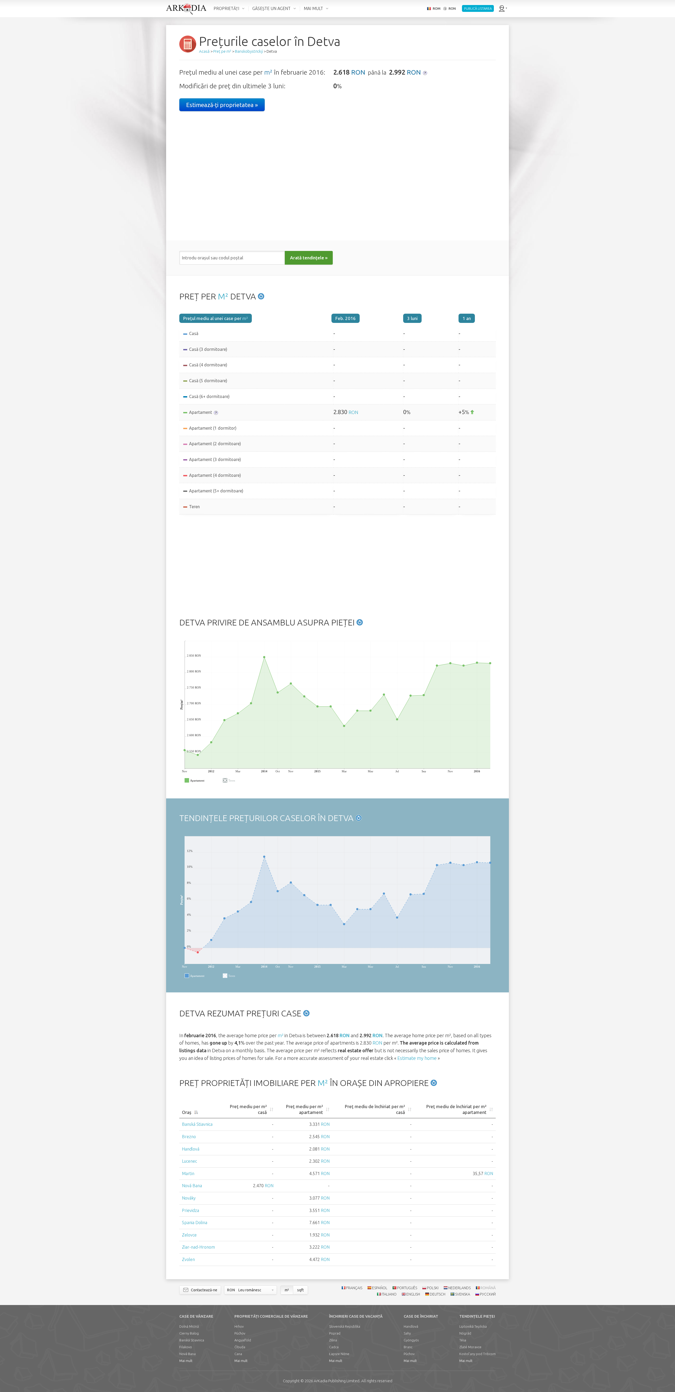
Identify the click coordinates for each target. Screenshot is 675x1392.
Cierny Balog (189, 1333)
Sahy (407, 1333)
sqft (300, 1290)
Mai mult (185, 1360)
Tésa (462, 1340)
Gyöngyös (411, 1340)
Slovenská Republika (344, 1326)
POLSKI (432, 1288)
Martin (188, 1173)
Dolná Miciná (189, 1326)
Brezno (189, 1136)
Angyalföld (242, 1340)
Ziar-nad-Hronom (198, 1247)
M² (223, 296)
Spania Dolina (194, 1222)
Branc (408, 1347)
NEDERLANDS (459, 1288)
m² (268, 72)
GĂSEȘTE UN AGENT (271, 8)
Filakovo (185, 1347)
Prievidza (190, 1210)
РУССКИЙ (488, 1294)
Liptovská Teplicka (473, 1326)
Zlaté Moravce (470, 1347)
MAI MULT (313, 8)
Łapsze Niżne (339, 1354)
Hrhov (239, 1326)
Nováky (189, 1198)
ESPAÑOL (379, 1288)
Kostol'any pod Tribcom (477, 1354)
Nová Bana (192, 1185)
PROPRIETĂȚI (226, 8)
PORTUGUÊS (407, 1288)
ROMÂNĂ (488, 1288)
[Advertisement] (337, 565)
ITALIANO (389, 1294)
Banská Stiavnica (197, 1124)
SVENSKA (462, 1294)
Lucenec (189, 1161)
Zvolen (188, 1259)
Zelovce (189, 1235)
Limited (336, 1381)
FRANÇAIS (354, 1288)
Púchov (239, 1333)
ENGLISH (413, 1294)
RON (358, 72)
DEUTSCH (437, 1294)
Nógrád (465, 1333)
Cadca (334, 1347)
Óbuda (239, 1347)
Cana (238, 1354)
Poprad (334, 1333)
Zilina (333, 1340)
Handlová (190, 1149)
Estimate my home (417, 1058)
